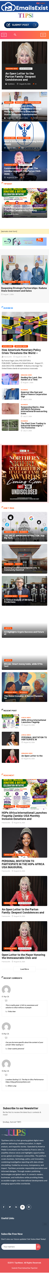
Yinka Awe (11, 1011)
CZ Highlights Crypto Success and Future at (24, 633)
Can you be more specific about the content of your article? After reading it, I (24, 1043)
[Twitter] (9, 1207)
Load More (24, 969)
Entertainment (26, 68)
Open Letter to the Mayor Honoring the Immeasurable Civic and (23, 956)
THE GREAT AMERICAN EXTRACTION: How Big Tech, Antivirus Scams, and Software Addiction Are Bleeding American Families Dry (24, 527)
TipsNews (11, 84)
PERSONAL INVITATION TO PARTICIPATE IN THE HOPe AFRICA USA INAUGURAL (23, 864)
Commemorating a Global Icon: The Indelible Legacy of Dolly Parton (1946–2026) (22, 171)
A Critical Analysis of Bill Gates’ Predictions (19, 600)
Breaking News (11, 68)
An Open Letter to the (32, 755)
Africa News (10, 138)
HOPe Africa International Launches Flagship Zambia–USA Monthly (24, 209)
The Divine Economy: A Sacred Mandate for (23, 697)
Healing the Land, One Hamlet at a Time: (31, 378)
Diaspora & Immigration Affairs (28, 102)
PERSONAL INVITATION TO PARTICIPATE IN (34, 738)
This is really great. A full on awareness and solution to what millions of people (21, 1006)
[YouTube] (22, 1207)
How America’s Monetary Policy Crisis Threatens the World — (21, 351)
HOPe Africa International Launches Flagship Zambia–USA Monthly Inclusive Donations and (24, 815)
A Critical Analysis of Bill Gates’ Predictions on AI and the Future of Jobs (24, 591)
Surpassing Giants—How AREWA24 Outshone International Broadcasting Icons (34, 410)
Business (8, 102)
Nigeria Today (24, 282)
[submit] (38, 1247)
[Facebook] (3, 1207)
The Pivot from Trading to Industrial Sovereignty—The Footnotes (33, 425)
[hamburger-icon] (4, 35)
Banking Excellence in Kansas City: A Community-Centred (22, 568)
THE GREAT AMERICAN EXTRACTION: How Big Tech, (24, 536)
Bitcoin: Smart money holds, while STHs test (23, 665)
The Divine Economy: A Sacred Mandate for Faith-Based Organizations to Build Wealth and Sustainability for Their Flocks (24, 687)
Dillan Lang (12, 1086)
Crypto (19, 564)
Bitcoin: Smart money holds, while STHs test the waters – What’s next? (24, 655)
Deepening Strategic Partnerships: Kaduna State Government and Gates (24, 289)
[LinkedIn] (16, 1207)
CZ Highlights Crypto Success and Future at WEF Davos (24, 623)
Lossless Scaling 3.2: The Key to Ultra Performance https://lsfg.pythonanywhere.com (24, 1081)
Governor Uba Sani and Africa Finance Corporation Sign (34, 394)
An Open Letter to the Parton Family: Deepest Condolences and (20, 76)
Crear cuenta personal (16, 1049)
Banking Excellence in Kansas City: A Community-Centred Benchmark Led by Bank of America (24, 559)
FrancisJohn (7, 357)
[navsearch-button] (14, 35)
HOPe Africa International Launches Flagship (33, 721)
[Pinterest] (28, 1207)
